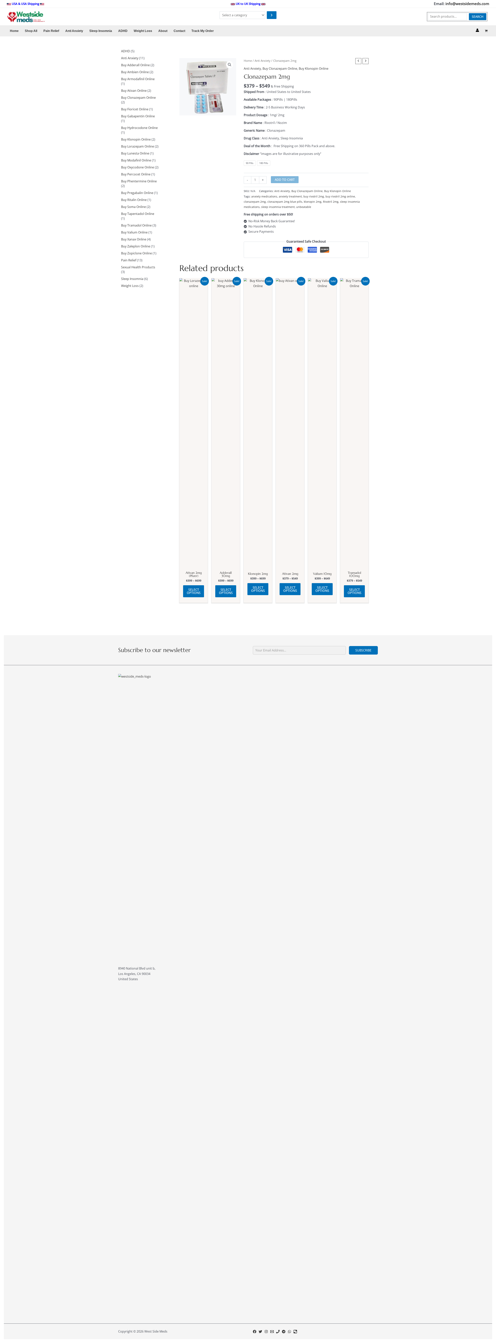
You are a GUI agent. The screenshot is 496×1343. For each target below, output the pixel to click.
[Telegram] (283, 1331)
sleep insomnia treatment (278, 207)
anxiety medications (264, 196)
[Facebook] (254, 1331)
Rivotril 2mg (330, 201)
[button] (229, 64)
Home (248, 61)
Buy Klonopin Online (313, 68)
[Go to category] (271, 15)
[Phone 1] (278, 1331)
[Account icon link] (477, 30)
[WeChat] (295, 1331)
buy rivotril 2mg (313, 196)
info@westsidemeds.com (467, 3)
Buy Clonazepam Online (280, 68)
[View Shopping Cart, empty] (486, 31)
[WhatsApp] (289, 1331)
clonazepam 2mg (255, 201)
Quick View (194, 565)
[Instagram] (266, 1331)
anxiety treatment (290, 196)
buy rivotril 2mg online (340, 196)
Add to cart (285, 180)
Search (477, 17)
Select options (194, 591)
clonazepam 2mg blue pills (284, 201)
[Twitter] (260, 1331)
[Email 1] (272, 1331)
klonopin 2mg (312, 201)
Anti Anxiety (262, 61)
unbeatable (303, 207)
